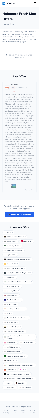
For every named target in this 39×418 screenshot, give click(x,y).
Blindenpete (11, 369)
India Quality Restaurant (15, 250)
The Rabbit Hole (28, 342)
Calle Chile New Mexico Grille (17, 356)
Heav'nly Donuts (12, 295)
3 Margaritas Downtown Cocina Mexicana (20, 365)
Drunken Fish (11, 342)
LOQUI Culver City (13, 347)
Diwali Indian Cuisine (14, 327)
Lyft (24, 369)
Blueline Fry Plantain (14, 246)
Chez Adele (11, 277)
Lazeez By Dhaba (13, 291)
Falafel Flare (11, 387)
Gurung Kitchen (12, 264)
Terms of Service (32, 412)
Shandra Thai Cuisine (14, 351)
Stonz (9, 383)
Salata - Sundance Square (16, 268)
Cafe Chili (21, 383)
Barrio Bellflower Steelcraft (16, 331)
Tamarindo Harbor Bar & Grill (16, 237)
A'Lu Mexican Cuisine (14, 300)
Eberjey (10, 232)
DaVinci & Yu (27, 241)
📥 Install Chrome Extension (19, 214)
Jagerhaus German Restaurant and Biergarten (21, 337)
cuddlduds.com (12, 322)
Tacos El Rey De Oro (13, 286)
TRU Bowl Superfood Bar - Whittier (18, 374)
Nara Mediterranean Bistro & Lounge (19, 259)
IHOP (9, 313)
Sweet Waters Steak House (16, 309)
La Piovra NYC (12, 360)
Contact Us (14, 412)
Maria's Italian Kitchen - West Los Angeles (21, 378)
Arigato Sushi (11, 255)
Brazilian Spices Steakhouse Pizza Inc (19, 282)
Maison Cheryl (12, 241)
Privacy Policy (23, 412)
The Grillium (26, 387)
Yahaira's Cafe (12, 304)
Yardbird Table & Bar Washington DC (19, 273)
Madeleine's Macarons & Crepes (17, 318)
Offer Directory (6, 412)
